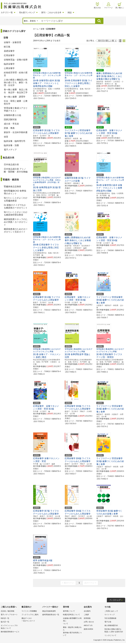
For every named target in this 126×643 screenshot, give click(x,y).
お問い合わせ (89, 622)
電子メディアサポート (9, 614)
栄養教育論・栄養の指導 (16, 59)
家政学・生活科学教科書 (16, 132)
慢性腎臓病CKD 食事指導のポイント (15, 192)
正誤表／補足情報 (7, 611)
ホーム (36, 29)
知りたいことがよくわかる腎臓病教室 (16, 199)
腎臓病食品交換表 (12, 186)
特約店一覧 (5, 618)
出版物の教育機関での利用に (72, 620)
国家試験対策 (10, 119)
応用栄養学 (9, 55)
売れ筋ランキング (27, 12)
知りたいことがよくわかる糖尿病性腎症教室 (16, 213)
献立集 (7, 46)
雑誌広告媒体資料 (49, 611)
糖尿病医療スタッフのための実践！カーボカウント (16, 222)
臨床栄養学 (9, 64)
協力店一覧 (5, 622)
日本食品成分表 (11, 164)
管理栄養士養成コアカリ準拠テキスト (16, 109)
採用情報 (87, 618)
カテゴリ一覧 (7, 12)
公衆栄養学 (9, 68)
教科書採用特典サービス (10, 632)
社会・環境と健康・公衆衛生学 (16, 102)
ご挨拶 (86, 614)
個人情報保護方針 (111, 625)
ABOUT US (88, 625)
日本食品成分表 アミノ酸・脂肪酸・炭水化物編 (16, 170)
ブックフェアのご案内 (30, 614)
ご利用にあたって (111, 611)
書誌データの (28, 619)
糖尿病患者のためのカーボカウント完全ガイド (16, 230)
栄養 (42, 29)
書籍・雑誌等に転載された (72, 631)
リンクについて (110, 635)
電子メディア (10, 149)
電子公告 (107, 622)
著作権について (69, 611)
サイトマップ (109, 614)
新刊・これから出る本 (51, 12)
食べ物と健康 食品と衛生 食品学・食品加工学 (16, 90)
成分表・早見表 (11, 124)
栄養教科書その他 (12, 115)
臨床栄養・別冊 (11, 145)
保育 (6, 137)
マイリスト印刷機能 (29, 611)
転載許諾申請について (71, 614)
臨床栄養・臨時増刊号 (14, 141)
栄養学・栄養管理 (12, 42)
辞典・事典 (9, 128)
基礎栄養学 (9, 51)
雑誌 (70, 12)
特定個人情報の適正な (113, 630)
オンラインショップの (9, 626)
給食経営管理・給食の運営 (16, 73)
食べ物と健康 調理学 (14, 96)
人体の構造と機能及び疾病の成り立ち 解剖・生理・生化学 (16, 82)
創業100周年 (88, 629)
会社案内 (87, 611)
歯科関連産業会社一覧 (50, 614)
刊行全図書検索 (110, 618)
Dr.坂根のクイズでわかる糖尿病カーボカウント (16, 206)
